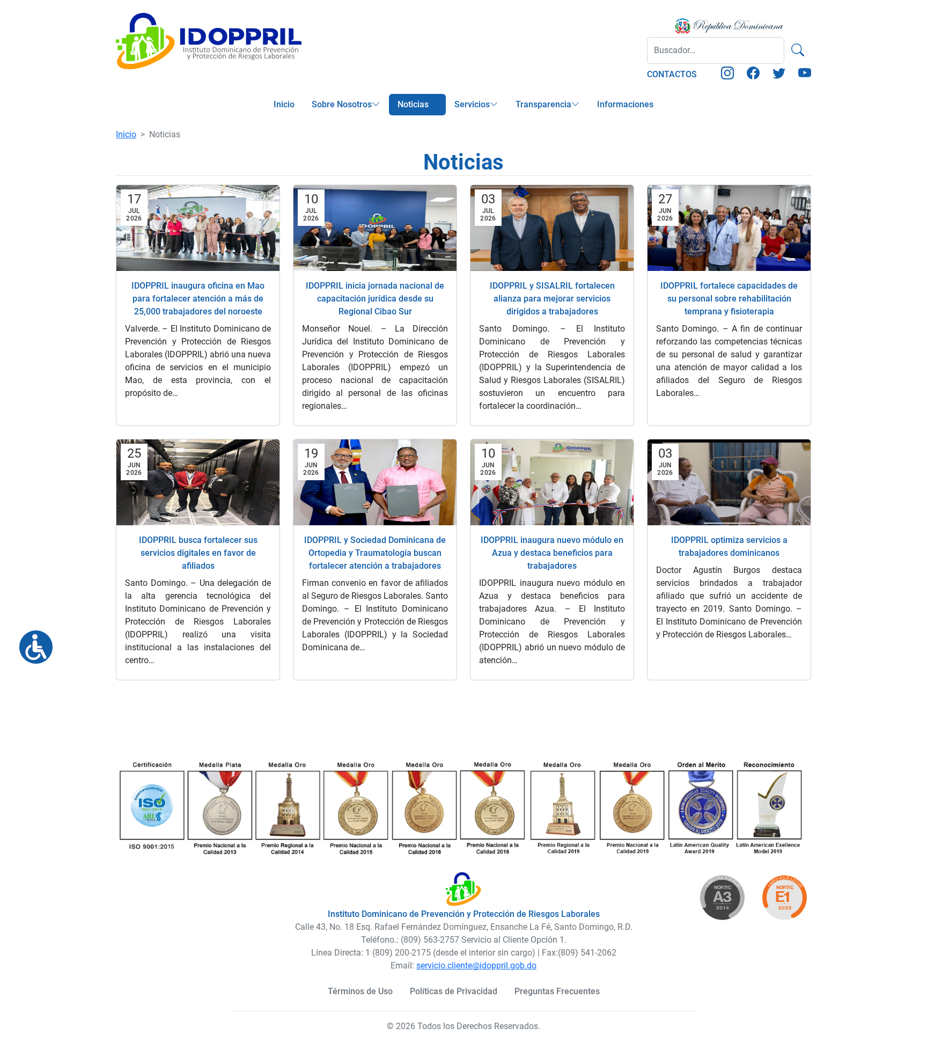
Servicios (472, 104)
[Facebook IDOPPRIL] (753, 75)
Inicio (284, 104)
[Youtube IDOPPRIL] (804, 75)
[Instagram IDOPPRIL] (727, 75)
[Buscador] (797, 50)
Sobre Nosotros (342, 104)
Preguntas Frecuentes (557, 991)
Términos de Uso (360, 991)
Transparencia (543, 104)
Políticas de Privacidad (453, 991)
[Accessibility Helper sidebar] (32, 643)
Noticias (413, 104)
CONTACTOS (672, 74)
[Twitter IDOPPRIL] (778, 75)
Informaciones (625, 104)
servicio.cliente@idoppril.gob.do (476, 965)
